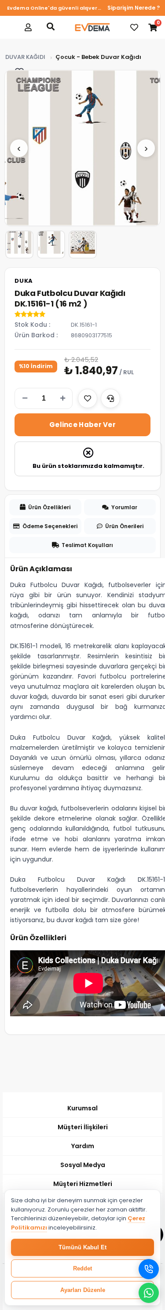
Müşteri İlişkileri (83, 1127)
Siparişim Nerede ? (133, 7)
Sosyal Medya (82, 1164)
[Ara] (50, 26)
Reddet (82, 1268)
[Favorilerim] (134, 27)
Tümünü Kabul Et (82, 1247)
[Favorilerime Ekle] (87, 398)
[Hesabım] (28, 27)
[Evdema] (92, 27)
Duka (24, 281)
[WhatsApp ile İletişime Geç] (149, 1293)
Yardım (82, 1146)
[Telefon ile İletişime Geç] (149, 1269)
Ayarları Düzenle (82, 1290)
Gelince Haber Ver (82, 424)
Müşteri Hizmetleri (82, 1183)
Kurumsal (82, 1108)
